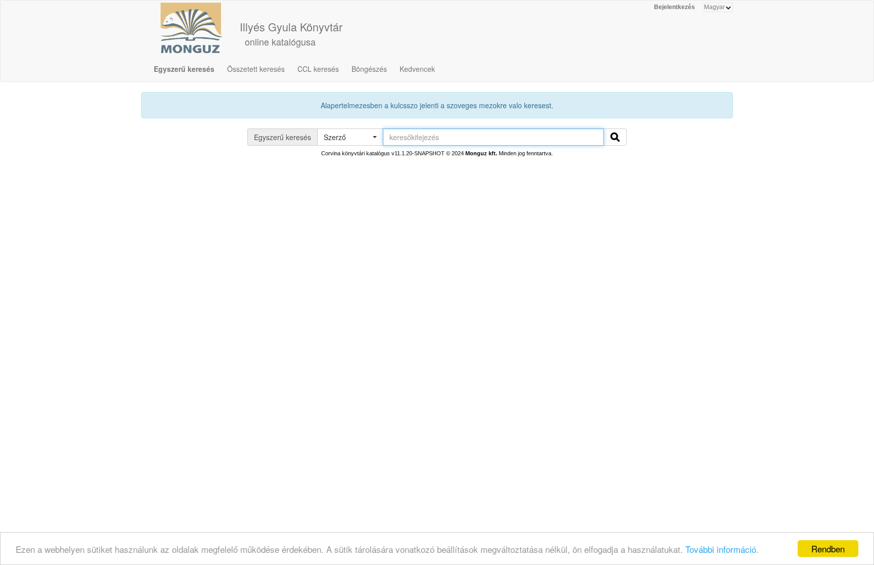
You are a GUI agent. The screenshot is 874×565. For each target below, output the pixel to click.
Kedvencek (417, 69)
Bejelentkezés (674, 7)
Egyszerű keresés (184, 69)
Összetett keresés (256, 69)
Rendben (828, 548)
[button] (350, 137)
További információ (720, 549)
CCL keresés (318, 69)
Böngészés (369, 69)
